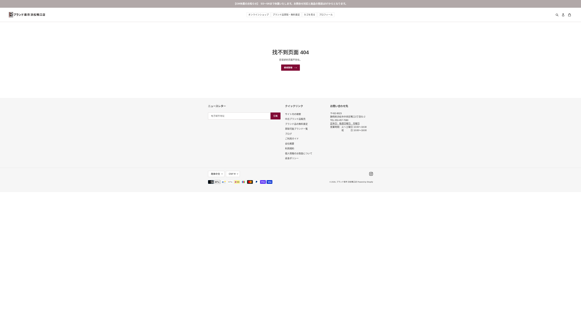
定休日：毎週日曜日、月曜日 (345, 123)
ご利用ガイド (292, 138)
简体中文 (215, 174)
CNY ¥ (232, 174)
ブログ (288, 133)
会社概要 (289, 143)
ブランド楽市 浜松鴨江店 (346, 182)
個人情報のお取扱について (298, 153)
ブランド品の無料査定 (296, 124)
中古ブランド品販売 (295, 119)
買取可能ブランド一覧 (296, 128)
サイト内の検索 (293, 114)
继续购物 (288, 67)
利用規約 (289, 148)
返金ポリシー (292, 158)
